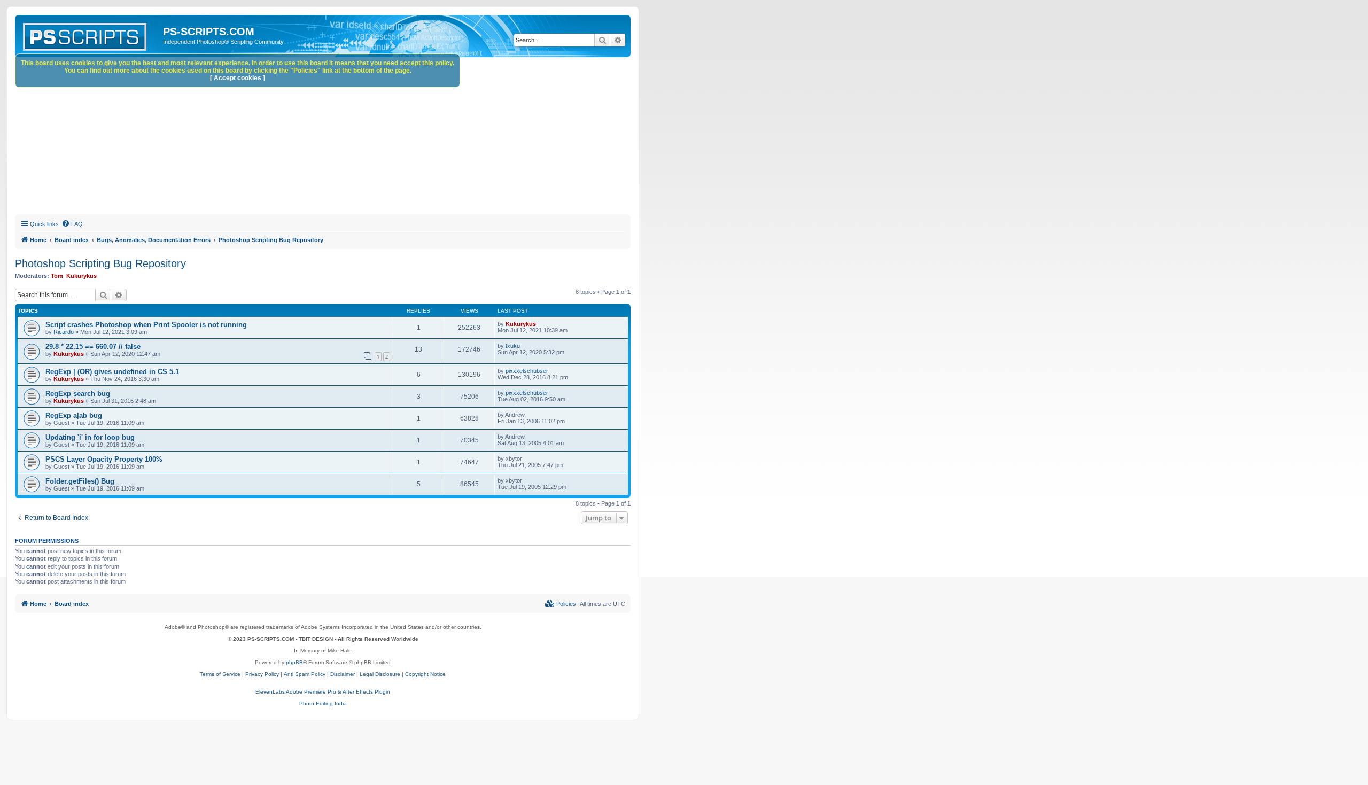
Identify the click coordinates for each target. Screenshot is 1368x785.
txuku (513, 346)
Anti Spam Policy (304, 674)
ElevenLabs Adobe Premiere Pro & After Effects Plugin (322, 692)
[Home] (90, 35)
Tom (57, 276)
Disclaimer (342, 674)
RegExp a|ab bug (73, 415)
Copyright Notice (425, 674)
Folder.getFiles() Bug (79, 481)
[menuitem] (72, 223)
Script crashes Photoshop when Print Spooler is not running (146, 325)
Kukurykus (81, 276)
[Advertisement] (335, 137)
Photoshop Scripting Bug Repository (100, 263)
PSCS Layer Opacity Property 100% (103, 459)
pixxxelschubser (527, 371)
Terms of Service (220, 674)
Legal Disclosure (380, 674)
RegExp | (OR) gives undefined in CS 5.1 (112, 372)
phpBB (294, 662)
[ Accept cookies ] (237, 78)
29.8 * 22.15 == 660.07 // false (93, 347)
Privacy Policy (262, 674)
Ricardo (63, 332)
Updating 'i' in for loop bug (90, 437)
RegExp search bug (77, 394)
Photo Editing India (323, 703)
